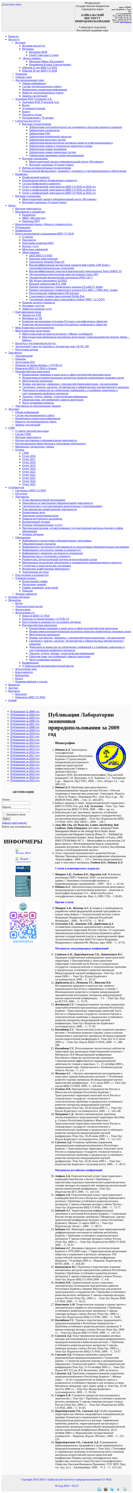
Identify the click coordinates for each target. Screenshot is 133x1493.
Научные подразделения (36, 124)
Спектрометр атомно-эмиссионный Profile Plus (57, 296)
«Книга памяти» (32, 58)
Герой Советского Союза (44, 55)
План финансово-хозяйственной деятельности (49, 509)
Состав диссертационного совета (41, 86)
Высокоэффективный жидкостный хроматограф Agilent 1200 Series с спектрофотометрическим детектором (69, 266)
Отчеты (19, 449)
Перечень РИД (31, 221)
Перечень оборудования (43, 258)
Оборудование (30, 252)
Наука (11, 205)
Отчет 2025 (29, 484)
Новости (13, 36)
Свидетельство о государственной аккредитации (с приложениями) (62, 506)
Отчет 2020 (29, 468)
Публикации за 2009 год (25, 730)
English (12, 700)
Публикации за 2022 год (25, 770)
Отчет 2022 (29, 474)
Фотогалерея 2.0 (24, 612)
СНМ (11, 427)
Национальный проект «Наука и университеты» (44, 224)
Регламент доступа (33, 305)
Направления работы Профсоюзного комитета (49, 180)
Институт (14, 39)
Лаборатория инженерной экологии (50, 136)
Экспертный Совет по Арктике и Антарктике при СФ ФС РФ (52, 346)
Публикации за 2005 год (25, 717)
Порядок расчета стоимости (38, 302)
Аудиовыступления (33, 108)
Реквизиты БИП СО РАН (30, 697)
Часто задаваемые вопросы (38, 402)
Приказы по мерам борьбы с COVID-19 (38, 365)
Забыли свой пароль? (14, 822)
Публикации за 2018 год (25, 758)
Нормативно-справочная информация (44, 89)
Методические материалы (37, 380)
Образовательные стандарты (39, 543)
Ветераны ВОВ (38, 51)
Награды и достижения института (35, 343)
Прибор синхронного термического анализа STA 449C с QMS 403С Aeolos (73, 290)
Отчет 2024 (29, 481)
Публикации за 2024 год (25, 777)
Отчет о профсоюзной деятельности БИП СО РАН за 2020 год (59, 192)
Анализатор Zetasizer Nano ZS (46, 261)
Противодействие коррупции (32, 371)
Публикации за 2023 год (25, 774)
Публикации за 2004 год (25, 714)
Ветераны (28, 48)
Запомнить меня (15, 814)
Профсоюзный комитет (36, 177)
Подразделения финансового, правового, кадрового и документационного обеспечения (74, 170)
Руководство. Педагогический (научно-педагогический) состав (59, 559)
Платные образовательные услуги (42, 524)
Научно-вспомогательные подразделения (46, 167)
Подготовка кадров (26, 349)
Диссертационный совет (29, 80)
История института (33, 45)
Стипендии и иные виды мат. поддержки (46, 565)
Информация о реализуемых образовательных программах (57, 540)
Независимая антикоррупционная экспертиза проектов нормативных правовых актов (73, 377)
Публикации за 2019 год (25, 761)
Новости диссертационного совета (42, 92)
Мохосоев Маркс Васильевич (46, 61)
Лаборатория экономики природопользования (56, 155)
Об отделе (21, 493)
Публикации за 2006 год (25, 720)
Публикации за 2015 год (25, 749)
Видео (26, 105)
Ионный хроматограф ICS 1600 (47, 283)
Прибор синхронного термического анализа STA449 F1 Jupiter (66, 286)
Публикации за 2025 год (25, 780)
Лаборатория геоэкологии (44, 130)
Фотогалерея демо (26, 668)
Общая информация (34, 83)
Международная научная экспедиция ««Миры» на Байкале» (57, 333)
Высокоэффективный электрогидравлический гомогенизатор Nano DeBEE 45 (75, 271)
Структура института (28, 120)
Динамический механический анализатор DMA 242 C (61, 277)
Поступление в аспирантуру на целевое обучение (51, 622)
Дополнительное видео (29, 606)
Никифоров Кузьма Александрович (50, 64)
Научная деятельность (28, 208)
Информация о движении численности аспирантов (52, 553)
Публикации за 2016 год (25, 752)
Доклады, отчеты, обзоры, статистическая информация (54, 396)
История (20, 42)
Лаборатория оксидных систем (47, 139)
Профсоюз (21, 174)
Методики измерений (35, 249)
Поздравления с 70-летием (38, 117)
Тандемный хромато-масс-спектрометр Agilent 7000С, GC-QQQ (67, 299)
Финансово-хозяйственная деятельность (46, 568)
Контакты (14, 690)
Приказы (20, 358)
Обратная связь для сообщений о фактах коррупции (52, 399)
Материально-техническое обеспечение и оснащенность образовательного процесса (72, 562)
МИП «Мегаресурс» (34, 217)
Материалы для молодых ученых (34, 446)
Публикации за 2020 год (25, 764)
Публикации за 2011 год (25, 736)
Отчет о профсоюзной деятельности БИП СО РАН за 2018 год (59, 186)
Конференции (23, 230)
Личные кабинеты (26, 593)
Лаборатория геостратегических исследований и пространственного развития (75, 127)
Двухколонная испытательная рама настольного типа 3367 (63, 274)
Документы (29, 239)
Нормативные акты (33, 512)
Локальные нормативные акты (40, 515)
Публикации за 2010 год (25, 733)
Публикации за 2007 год (25, 723)
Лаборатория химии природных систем (52, 152)
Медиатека (14, 600)
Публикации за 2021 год (25, 767)
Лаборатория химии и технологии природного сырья (60, 145)
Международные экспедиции (32, 330)
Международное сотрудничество (34, 327)
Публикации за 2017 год (25, 755)
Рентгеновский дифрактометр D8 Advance (54, 293)
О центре (27, 236)
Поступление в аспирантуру (32, 575)
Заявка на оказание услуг (37, 308)
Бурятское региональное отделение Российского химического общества (64, 324)
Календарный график (35, 581)
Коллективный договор (36, 521)
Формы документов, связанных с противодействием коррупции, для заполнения (70, 383)
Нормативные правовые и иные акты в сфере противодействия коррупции (66, 374)
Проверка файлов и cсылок (31, 681)
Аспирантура (16, 487)
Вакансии (14, 684)
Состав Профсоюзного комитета (41, 183)
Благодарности (24, 672)
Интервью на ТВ (32, 318)
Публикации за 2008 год (25, 727)
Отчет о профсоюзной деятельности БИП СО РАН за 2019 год (59, 189)
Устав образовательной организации (43, 499)
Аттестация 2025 (25, 362)
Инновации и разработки (30, 211)
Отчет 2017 (29, 459)
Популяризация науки (28, 311)
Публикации (22, 227)
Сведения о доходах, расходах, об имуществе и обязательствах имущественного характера (75, 387)
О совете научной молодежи (32, 430)
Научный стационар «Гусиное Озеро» (51, 164)
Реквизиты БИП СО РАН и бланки (36, 368)
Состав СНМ (23, 434)
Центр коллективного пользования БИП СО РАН (44, 233)
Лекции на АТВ (31, 315)
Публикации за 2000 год (25, 711)
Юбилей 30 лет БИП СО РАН (39, 70)
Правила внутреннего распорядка (42, 518)
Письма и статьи (32, 114)
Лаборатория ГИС (40, 133)
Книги (26, 111)
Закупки (13, 687)
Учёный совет (23, 77)
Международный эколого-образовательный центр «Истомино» (66, 161)
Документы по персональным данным (38, 405)
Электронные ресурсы (35, 571)
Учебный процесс (25, 578)
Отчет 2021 (29, 471)
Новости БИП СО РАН (36, 615)
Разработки (29, 214)
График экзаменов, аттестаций (40, 587)
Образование (23, 537)
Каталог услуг (30, 246)
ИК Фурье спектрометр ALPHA (48, 280)
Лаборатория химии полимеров (47, 149)
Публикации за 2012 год (25, 739)
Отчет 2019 (29, 465)
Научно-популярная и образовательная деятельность (46, 440)
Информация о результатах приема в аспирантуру (51, 549)
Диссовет (13, 409)
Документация (24, 355)
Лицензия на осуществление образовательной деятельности (57, 502)
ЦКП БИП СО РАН (40, 255)
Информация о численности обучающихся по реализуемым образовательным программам (75, 546)
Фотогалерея (22, 609)
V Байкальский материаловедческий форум (48, 665)
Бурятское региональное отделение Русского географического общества (64, 321)
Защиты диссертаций (34, 95)
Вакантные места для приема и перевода (46, 556)
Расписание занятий (34, 584)
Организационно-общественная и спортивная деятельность (50, 443)
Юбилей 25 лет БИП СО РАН (39, 67)
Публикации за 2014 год (25, 745)
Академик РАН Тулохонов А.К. (33, 98)
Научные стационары (35, 158)
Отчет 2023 (29, 477)
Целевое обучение (33, 534)
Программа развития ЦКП (38, 243)
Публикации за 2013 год (25, 742)
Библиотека (22, 675)
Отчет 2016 (29, 456)
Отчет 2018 (29, 462)
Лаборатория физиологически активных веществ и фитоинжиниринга (71, 142)
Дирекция (21, 73)
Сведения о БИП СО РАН (30, 490)
